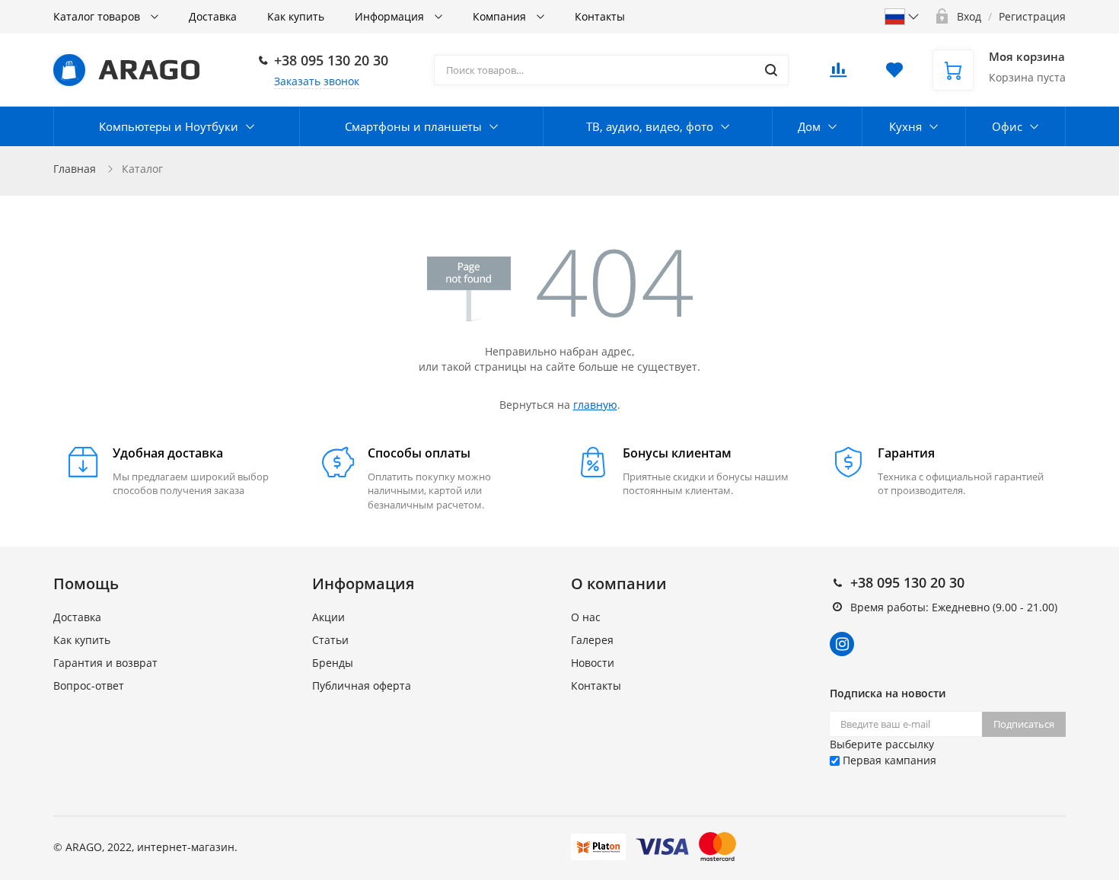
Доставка (213, 16)
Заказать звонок (316, 81)
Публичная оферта (361, 685)
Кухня (905, 126)
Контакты (600, 16)
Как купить (295, 16)
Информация (391, 16)
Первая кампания (888, 760)
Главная (74, 168)
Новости (592, 662)
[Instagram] (842, 644)
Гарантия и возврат (105, 662)
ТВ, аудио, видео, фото (649, 126)
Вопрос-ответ (88, 685)
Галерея (592, 640)
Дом (809, 126)
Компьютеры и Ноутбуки (168, 126)
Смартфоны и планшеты (413, 126)
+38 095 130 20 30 (331, 60)
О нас (586, 617)
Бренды (332, 662)
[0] (838, 74)
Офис (1007, 126)
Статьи (330, 640)
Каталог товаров (98, 16)
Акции (328, 617)
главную (595, 404)
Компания (501, 16)
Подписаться (1023, 724)
